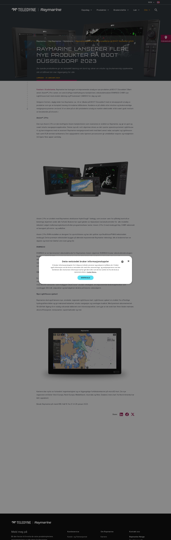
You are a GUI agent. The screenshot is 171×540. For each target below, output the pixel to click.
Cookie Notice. (92, 272)
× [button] (128, 261)
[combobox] (122, 262)
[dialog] (85, 270)
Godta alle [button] (85, 278)
